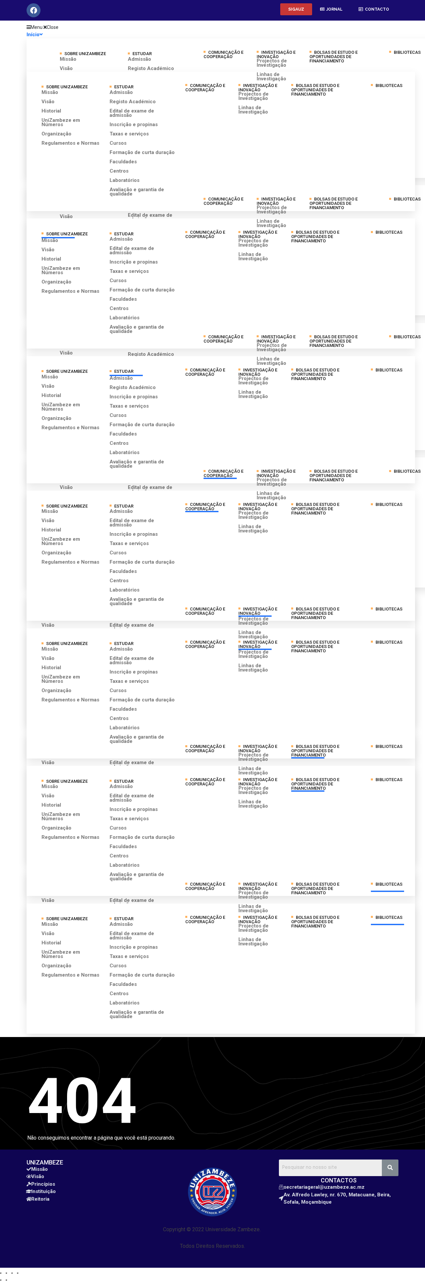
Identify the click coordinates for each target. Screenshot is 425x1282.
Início (33, 35)
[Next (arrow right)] (6, 1280)
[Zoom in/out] (17, 1273)
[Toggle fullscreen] (12, 1273)
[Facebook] (34, 10)
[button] (296, 9)
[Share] (6, 1273)
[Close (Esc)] (0, 1273)
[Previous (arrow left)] (0, 1280)
